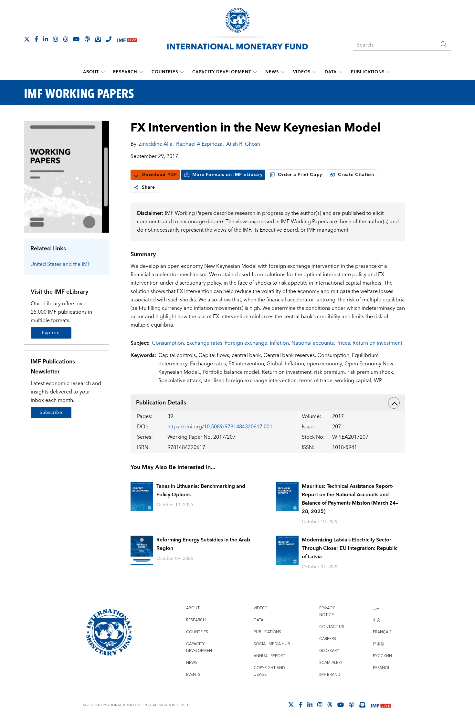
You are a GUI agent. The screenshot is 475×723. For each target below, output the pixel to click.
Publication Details (161, 403)
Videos (302, 72)
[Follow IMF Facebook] (36, 39)
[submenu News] (283, 72)
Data (331, 72)
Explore (51, 333)
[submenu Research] (141, 72)
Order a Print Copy (300, 175)
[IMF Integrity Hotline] (108, 39)
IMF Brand (329, 674)
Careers (327, 638)
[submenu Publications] (388, 72)
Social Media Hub (272, 644)
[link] (136, 187)
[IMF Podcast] (87, 39)
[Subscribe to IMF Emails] (98, 39)
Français (382, 632)
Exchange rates (204, 343)
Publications (368, 72)
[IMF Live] (127, 40)
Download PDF (159, 175)
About (91, 72)
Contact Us (331, 626)
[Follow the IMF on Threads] (65, 39)
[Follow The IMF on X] (27, 39)
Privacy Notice (327, 611)
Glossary (329, 650)
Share (148, 187)
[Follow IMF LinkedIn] (45, 39)
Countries (165, 72)
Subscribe (50, 412)
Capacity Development (221, 72)
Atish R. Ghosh (243, 144)
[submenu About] (103, 72)
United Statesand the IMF (60, 264)
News (272, 72)
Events (193, 674)
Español (381, 668)
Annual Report (269, 656)
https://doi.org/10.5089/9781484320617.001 (219, 426)
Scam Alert (331, 662)
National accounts (312, 343)
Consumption (168, 343)
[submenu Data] (340, 72)
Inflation (279, 343)
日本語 (379, 644)
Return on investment (377, 343)
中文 (377, 620)
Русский (382, 656)
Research (125, 72)
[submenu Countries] (182, 72)
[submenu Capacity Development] (255, 72)
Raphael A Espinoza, (200, 144)
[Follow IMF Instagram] (55, 39)
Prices (343, 343)
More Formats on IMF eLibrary (227, 175)
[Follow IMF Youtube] (76, 39)
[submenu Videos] (314, 72)
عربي (376, 608)
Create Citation (356, 175)
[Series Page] (67, 177)
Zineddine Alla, (156, 144)
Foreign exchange (246, 343)
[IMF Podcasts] (351, 704)
